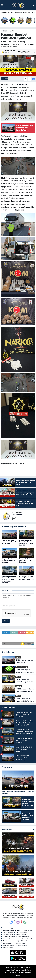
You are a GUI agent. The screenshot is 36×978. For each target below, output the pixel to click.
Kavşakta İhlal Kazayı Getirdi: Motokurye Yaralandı (9, 560)
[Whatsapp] (24, 922)
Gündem (19, 686)
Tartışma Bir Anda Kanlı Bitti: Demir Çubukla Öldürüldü (26, 560)
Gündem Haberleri (9, 936)
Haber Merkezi (17, 514)
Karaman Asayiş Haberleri (11, 928)
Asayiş (12, 31)
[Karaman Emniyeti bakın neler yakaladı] (18, 65)
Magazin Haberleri (27, 939)
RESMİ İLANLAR (7, 13)
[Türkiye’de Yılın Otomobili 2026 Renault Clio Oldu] (9, 882)
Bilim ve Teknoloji (21, 667)
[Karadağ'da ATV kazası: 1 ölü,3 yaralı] (18, 842)
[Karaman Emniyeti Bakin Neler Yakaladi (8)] (18, 248)
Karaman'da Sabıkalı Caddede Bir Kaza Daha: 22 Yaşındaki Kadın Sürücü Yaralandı (9, 579)
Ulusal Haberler (22, 945)
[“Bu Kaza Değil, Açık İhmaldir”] (9, 893)
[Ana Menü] (2, 5)
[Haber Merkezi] (6, 516)
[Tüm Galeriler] (33, 829)
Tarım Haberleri (20, 943)
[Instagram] (18, 922)
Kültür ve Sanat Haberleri (11, 939)
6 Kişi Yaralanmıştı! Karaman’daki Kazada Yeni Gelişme (9, 542)
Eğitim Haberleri (8, 932)
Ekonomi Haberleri (21, 932)
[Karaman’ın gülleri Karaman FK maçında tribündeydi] (26, 882)
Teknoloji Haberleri (9, 945)
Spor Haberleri (7, 943)
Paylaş (6, 78)
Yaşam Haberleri (8, 947)
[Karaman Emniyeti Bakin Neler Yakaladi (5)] (18, 349)
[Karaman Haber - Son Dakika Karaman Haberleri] (18, 5)
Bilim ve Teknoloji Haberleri (11, 930)
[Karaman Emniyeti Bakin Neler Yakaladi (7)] (18, 279)
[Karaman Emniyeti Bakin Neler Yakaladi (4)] (18, 416)
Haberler (4, 31)
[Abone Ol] (33, 79)
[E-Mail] (14, 518)
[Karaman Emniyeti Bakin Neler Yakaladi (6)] (18, 311)
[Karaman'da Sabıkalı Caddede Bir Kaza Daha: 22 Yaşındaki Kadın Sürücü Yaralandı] (9, 570)
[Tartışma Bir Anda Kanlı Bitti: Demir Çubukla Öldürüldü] (26, 553)
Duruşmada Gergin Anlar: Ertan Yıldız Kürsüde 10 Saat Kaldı (24, 690)
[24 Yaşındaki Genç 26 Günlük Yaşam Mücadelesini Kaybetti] (26, 570)
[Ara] (34, 5)
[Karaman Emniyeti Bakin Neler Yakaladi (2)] (18, 111)
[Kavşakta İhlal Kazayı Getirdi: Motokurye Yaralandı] (9, 553)
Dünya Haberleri (28, 930)
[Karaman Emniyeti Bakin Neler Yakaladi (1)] (18, 224)
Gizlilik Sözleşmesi (24, 972)
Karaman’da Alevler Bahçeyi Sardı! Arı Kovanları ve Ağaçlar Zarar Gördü (24, 681)
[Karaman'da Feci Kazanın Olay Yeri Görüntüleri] (26, 893)
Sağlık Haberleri (22, 941)
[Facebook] (11, 922)
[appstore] (18, 953)
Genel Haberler (8, 934)
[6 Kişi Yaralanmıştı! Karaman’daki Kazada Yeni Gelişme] (9, 534)
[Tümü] (33, 652)
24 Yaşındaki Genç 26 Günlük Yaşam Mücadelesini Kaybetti (26, 578)
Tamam (18, 975)
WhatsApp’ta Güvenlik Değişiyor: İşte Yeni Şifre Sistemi (23, 671)
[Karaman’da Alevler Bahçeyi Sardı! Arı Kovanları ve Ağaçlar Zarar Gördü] (26, 534)
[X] (14, 922)
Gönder (6, 620)
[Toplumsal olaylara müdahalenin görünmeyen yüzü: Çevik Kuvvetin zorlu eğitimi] (18, 865)
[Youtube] (21, 922)
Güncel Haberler (21, 934)
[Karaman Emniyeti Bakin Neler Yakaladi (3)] (18, 166)
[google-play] (18, 959)
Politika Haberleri (8, 941)
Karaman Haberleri (22, 13)
